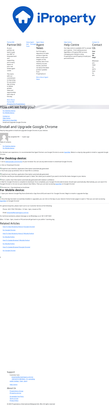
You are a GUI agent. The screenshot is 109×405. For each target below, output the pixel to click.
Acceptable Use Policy (17, 396)
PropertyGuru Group (16, 391)
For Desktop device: (9, 111)
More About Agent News (42, 78)
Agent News (40, 42)
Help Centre (68, 42)
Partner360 (10, 42)
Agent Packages (33, 43)
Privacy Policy (14, 401)
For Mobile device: (8, 113)
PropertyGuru (20, 104)
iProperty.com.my (15, 393)
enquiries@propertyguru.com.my (17, 213)
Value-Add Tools (28, 44)
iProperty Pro (11, 104)
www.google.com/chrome (13, 162)
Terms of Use (14, 398)
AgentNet (67, 152)
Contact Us (95, 42)
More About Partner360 (11, 101)
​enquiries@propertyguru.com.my (22, 377)
